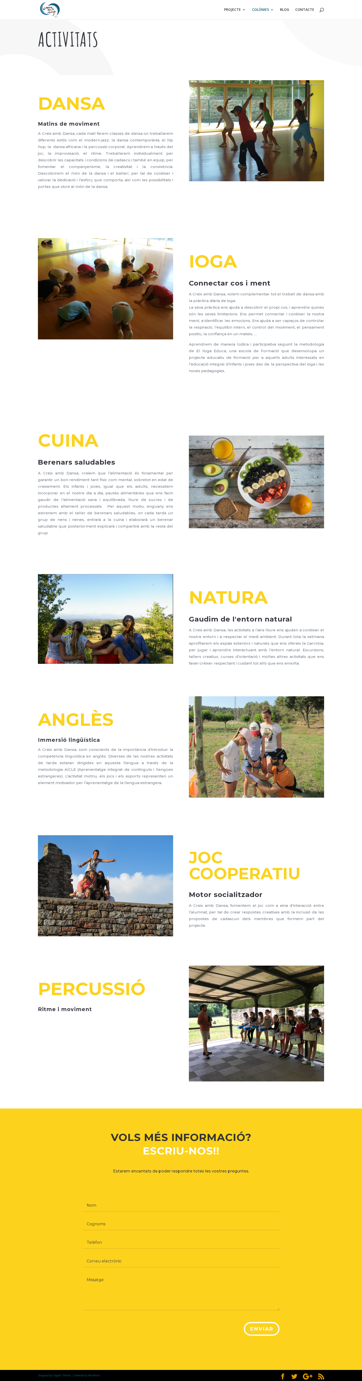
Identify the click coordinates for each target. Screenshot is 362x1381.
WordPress (94, 1375)
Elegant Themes (62, 1375)
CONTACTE (304, 10)
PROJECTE (232, 10)
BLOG (284, 10)
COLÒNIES (260, 10)
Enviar (261, 1329)
